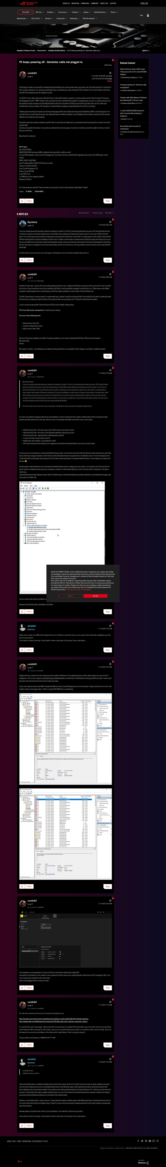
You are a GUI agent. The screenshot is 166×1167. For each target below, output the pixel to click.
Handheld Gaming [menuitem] (99, 12)
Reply (108, 201)
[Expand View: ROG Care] (43, 12)
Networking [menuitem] (73, 18)
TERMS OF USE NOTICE (107, 1148)
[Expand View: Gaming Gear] (66, 18)
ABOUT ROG (11, 1141)
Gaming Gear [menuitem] (61, 18)
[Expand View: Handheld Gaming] (107, 12)
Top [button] (21, 1161)
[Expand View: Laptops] (90, 12)
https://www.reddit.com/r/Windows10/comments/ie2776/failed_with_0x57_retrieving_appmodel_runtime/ (53, 1021)
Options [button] (145, 50)
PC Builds (29, 191)
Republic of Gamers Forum (26, 50)
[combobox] (83, 35)
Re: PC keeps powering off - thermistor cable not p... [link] (84, 50)
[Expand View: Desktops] (80, 12)
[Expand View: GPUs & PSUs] (42, 18)
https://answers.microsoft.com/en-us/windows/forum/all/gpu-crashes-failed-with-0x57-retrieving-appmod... (54, 1019)
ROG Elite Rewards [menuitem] (89, 18)
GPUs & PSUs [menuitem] (35, 18)
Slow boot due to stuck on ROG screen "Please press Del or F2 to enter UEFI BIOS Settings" (133, 71)
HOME (19, 1141)
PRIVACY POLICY (120, 1148)
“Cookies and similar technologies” (78, 589)
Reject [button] (70, 596)
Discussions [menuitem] (62, 12)
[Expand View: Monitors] (53, 18)
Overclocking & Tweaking (129, 77)
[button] (22, 201)
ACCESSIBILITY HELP (40, 1141)
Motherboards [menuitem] (21, 18)
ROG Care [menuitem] (39, 12)
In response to (36, 281)
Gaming (124, 119)
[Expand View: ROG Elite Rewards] (96, 18)
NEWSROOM (26, 1141)
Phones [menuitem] (113, 12)
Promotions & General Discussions (131, 132)
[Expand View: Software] (55, 12)
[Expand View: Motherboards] (28, 18)
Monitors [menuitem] (48, 18)
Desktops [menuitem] (75, 12)
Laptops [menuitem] (86, 12)
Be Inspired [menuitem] (25, 12)
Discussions (41, 50)
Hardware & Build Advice (56, 50)
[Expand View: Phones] (117, 12)
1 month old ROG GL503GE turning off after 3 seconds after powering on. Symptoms (132, 113)
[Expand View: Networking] (79, 18)
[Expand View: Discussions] (68, 12)
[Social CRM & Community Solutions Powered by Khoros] (143, 1162)
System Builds (39, 191)
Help (141, 15)
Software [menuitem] (50, 12)
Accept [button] (95, 596)
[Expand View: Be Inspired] (32, 12)
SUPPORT (113, 3)
